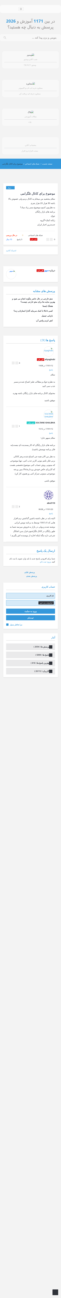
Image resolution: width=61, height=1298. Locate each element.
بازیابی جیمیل (47, 315)
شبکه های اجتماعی (32, 163)
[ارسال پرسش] (55, 1292)
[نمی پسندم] (51, 239)
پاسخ (19, 239)
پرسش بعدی (31, 576)
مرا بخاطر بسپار (16, 624)
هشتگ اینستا (48, 306)
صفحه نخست (47, 163)
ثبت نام (43, 561)
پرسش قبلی (29, 572)
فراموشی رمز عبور (46, 603)
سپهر (46, 270)
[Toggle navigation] (21, 9)
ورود (49, 561)
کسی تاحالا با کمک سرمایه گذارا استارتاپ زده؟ (33, 310)
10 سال (9, 239)
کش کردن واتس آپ (44, 320)
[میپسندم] (47, 239)
